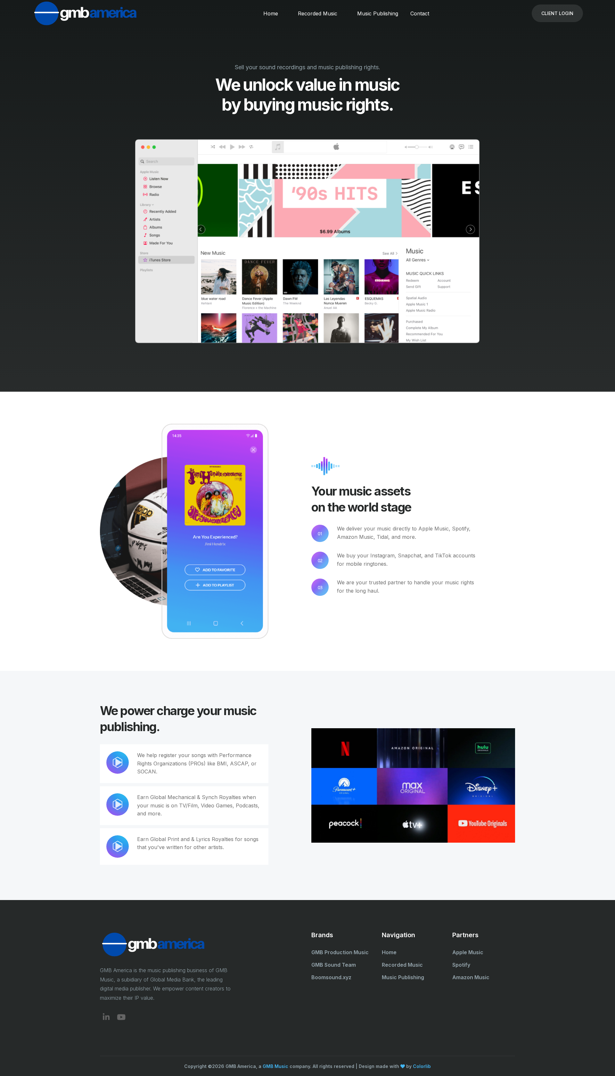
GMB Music (275, 1066)
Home (270, 13)
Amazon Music (470, 977)
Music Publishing (377, 13)
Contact (419, 13)
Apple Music (467, 952)
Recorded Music (317, 13)
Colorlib (422, 1066)
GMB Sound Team (333, 965)
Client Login (557, 13)
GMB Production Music (340, 952)
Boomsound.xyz (331, 977)
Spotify (461, 965)
